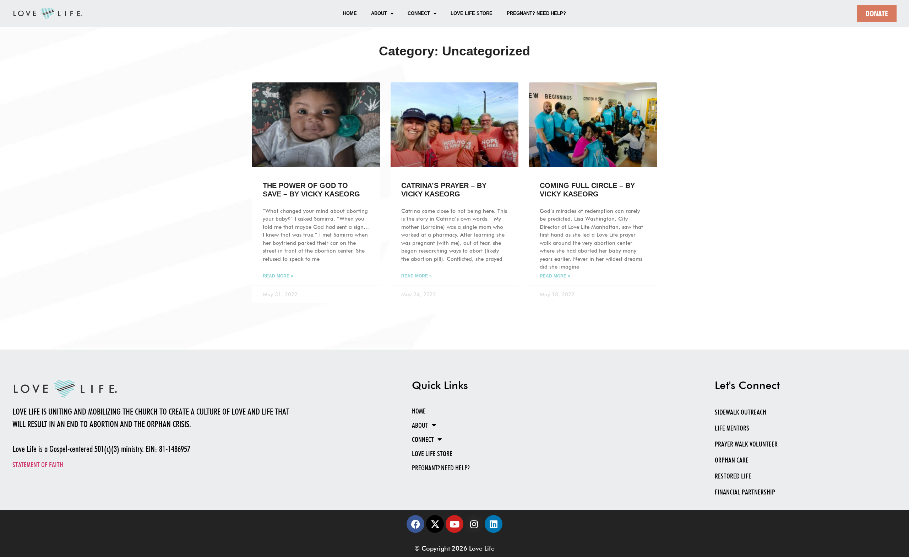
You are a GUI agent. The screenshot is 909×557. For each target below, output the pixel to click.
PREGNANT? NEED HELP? (536, 13)
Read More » (278, 276)
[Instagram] (474, 524)
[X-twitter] (435, 524)
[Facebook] (415, 524)
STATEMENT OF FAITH (37, 464)
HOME (350, 13)
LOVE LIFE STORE (471, 13)
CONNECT (419, 13)
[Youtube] (454, 524)
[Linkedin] (493, 524)
